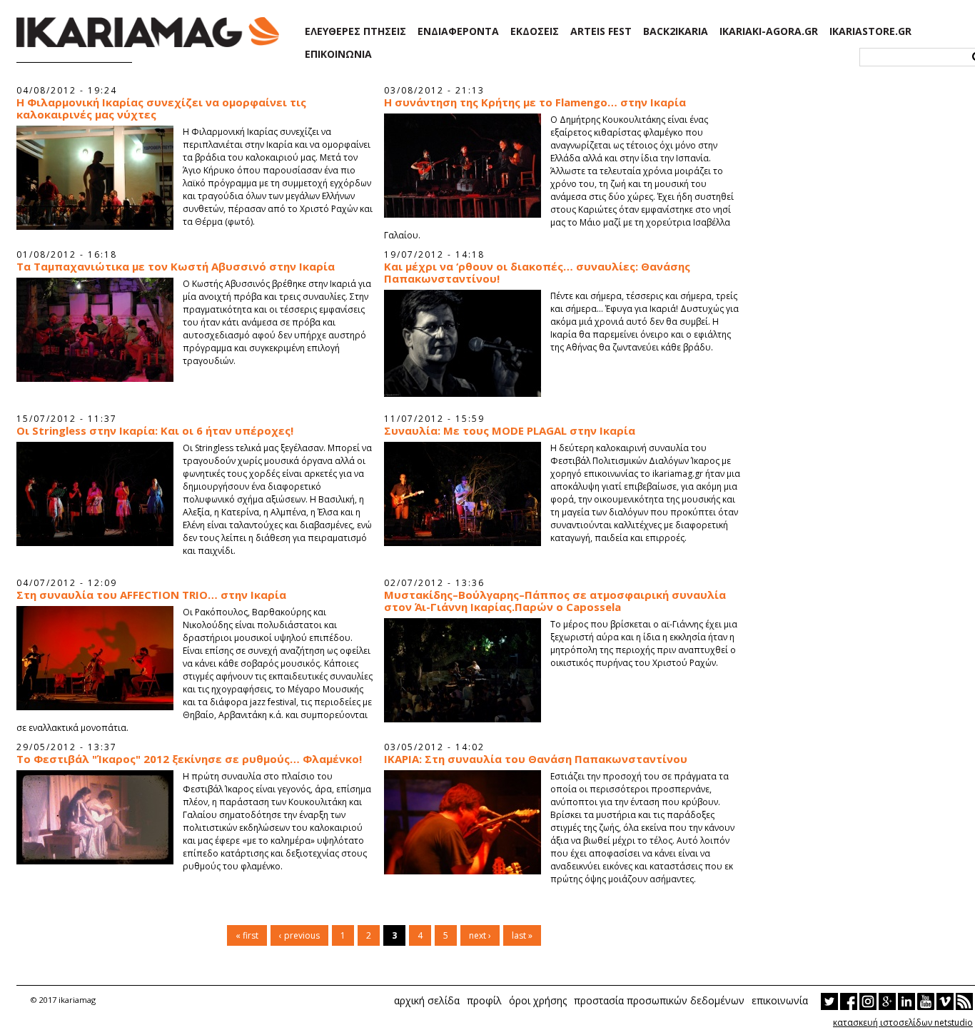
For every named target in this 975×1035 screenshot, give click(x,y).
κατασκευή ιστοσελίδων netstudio (903, 1022)
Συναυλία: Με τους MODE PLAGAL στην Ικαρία (509, 431)
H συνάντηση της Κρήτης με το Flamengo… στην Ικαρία (535, 102)
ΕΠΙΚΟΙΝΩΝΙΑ (338, 54)
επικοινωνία (780, 1000)
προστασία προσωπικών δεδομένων (659, 1000)
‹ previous (299, 935)
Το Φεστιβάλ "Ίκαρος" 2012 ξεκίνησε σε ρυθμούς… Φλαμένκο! (189, 759)
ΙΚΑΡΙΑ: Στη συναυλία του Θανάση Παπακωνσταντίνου (535, 759)
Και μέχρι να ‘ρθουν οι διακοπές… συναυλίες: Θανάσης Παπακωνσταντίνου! (537, 273)
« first (247, 935)
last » (522, 935)
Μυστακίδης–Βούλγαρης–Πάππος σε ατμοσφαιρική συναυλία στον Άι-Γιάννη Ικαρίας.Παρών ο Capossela (555, 601)
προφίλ (484, 1000)
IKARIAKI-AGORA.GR (768, 31)
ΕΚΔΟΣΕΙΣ (534, 31)
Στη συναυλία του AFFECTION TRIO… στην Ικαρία (151, 595)
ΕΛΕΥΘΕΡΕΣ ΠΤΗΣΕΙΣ (355, 31)
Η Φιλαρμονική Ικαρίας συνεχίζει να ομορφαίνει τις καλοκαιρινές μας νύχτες (161, 108)
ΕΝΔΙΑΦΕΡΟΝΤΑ (458, 31)
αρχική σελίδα (427, 1000)
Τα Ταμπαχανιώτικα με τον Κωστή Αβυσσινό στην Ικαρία (175, 267)
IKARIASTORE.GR (870, 31)
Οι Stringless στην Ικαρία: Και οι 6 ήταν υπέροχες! (154, 431)
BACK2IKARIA (675, 31)
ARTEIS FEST (601, 31)
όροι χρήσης (538, 1000)
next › (480, 935)
